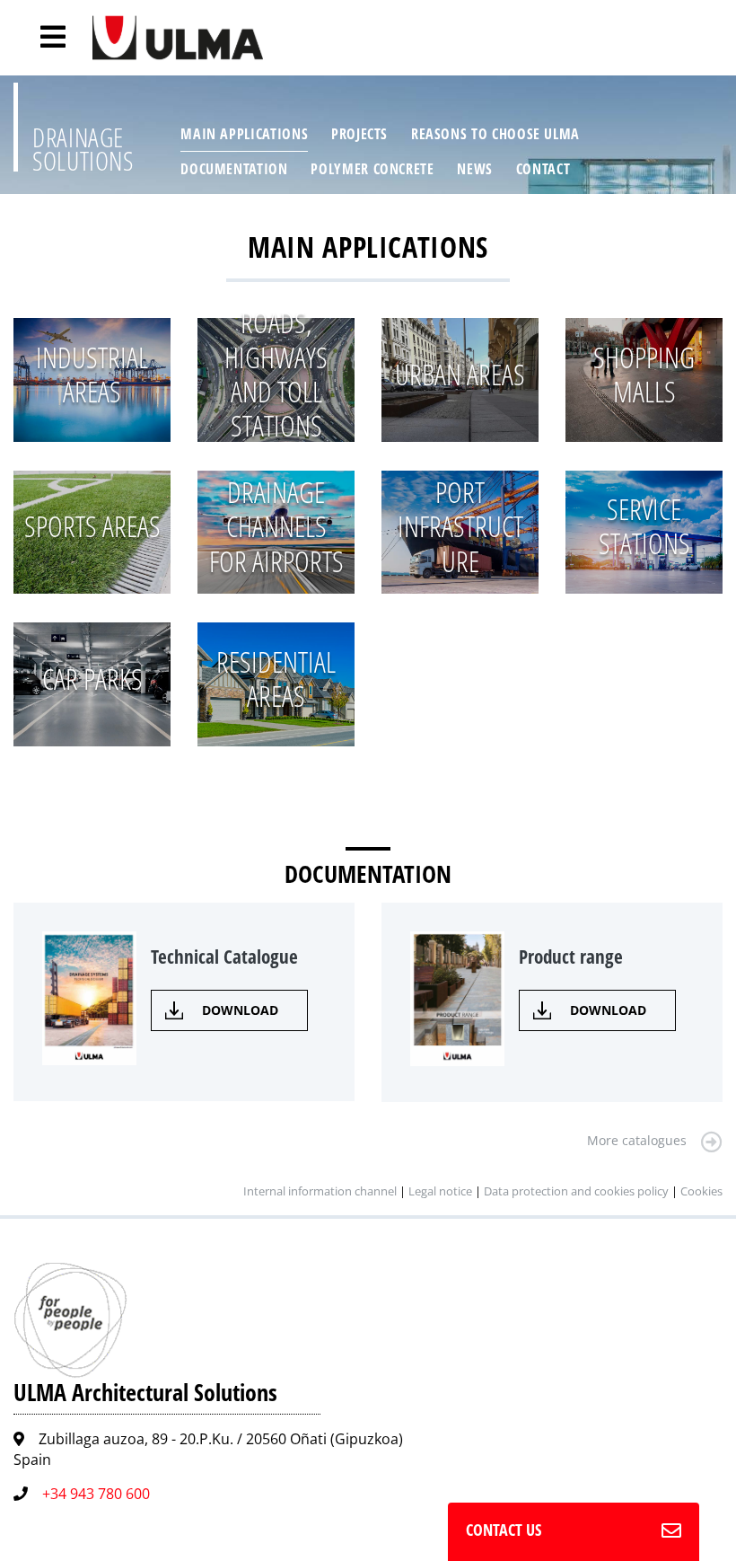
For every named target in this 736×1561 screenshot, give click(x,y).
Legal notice (440, 1191)
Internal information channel (320, 1191)
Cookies (701, 1191)
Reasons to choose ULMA (495, 134)
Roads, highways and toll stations (276, 374)
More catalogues (637, 1140)
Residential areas (276, 678)
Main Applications (244, 134)
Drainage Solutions (83, 148)
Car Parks (92, 678)
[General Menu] (43, 36)
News (475, 169)
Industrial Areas (92, 374)
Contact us (503, 1529)
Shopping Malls (644, 374)
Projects (359, 134)
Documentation (233, 169)
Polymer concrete (372, 169)
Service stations (644, 525)
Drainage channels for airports (276, 526)
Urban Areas (460, 374)
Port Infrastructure (460, 526)
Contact (543, 169)
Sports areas (92, 526)
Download (240, 1010)
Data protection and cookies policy (576, 1191)
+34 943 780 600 (96, 1494)
